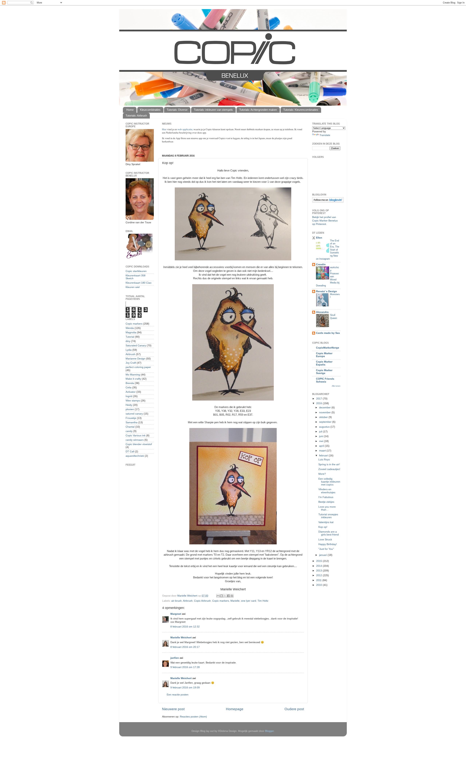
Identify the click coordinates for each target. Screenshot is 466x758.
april (322, 446)
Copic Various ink (135, 435)
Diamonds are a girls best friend (328, 533)
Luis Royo (324, 459)
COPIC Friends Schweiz (325, 380)
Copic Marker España (324, 363)
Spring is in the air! (329, 464)
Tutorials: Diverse (177, 109)
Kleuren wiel (133, 287)
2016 (319, 403)
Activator (131, 392)
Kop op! (322, 527)
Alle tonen (336, 386)
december (325, 407)
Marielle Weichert (181, 637)
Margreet (175, 614)
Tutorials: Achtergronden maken (258, 109)
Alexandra (322, 312)
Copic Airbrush (202, 600)
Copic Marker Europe (324, 355)
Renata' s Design (326, 291)
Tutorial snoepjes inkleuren (328, 516)
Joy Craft (131, 362)
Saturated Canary (136, 345)
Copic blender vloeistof (139, 444)
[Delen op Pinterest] (232, 596)
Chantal (130, 426)
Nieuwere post (173, 709)
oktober (324, 417)
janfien (174, 658)
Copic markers (220, 600)
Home (130, 109)
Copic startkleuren (136, 271)
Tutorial (130, 336)
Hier (164, 129)
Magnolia (131, 332)
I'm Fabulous (325, 497)
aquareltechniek (135, 456)
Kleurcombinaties (150, 109)
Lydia (129, 350)
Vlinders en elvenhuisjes (326, 491)
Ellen (319, 237)
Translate (324, 135)
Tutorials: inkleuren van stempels (213, 109)
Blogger (269, 731)
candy (129, 431)
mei (321, 441)
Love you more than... (327, 508)
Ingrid (129, 396)
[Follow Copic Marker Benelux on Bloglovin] (328, 201)
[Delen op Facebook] (228, 596)
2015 (319, 561)
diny (128, 341)
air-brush (176, 600)
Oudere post (294, 709)
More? (322, 474)
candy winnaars (135, 440)
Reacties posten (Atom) (193, 716)
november (325, 412)
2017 (319, 398)
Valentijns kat (325, 522)
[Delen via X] (225, 596)
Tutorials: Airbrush (136, 115)
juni (321, 436)
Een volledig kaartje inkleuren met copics (329, 481)
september (325, 422)
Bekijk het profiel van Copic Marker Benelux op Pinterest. (325, 220)
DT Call (130, 451)
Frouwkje (131, 418)
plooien (130, 409)
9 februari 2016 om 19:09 (185, 687)
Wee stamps (133, 400)
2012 (319, 575)
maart (323, 450)
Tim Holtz (263, 600)
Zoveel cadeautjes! (329, 469)
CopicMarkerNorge (327, 347)
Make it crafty (133, 378)
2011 (319, 580)
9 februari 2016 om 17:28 (185, 667)
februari (324, 455)
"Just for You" (326, 549)
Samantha (131, 422)
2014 (319, 566)
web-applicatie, (185, 129)
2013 (319, 570)
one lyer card (248, 600)
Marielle (235, 600)
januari (323, 555)
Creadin (321, 264)
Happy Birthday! (327, 544)
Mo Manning (133, 374)
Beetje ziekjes (326, 502)
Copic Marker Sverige (324, 372)
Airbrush (188, 600)
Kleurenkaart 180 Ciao (138, 282)
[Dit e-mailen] (218, 596)
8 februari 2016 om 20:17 (185, 647)
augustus (324, 426)
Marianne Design (135, 358)
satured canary (134, 413)
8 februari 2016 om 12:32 (185, 626)
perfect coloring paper (138, 367)
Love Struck (325, 539)
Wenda (130, 328)
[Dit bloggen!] (221, 596)
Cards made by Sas (328, 333)
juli (321, 431)
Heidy (129, 405)
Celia (128, 387)
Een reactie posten (177, 694)
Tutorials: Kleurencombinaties (300, 109)
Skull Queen (333, 316)
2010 (319, 585)
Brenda (130, 383)
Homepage (234, 709)
